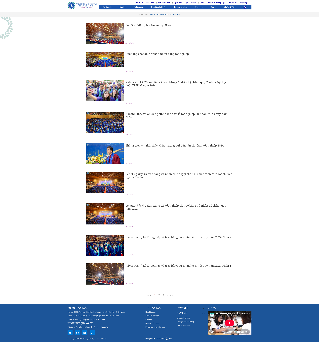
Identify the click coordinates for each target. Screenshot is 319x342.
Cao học (148, 319)
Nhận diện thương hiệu (216, 3)
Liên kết (182, 308)
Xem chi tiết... (129, 43)
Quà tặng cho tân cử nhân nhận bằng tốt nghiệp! (157, 54)
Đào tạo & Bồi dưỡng (185, 322)
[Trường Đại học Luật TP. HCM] (83, 5)
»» (171, 295)
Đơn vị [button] (213, 7)
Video (212, 308)
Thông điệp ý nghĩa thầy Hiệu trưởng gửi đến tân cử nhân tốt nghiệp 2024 (174, 145)
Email (202, 3)
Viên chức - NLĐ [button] (164, 3)
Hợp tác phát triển (158, 7)
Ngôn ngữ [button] (244, 3)
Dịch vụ (182, 313)
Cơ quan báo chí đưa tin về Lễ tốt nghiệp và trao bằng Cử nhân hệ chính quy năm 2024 (175, 207)
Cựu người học (190, 3)
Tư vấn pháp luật (183, 325)
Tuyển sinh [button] (107, 7)
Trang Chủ (143, 14)
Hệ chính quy (150, 312)
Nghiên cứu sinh (152, 323)
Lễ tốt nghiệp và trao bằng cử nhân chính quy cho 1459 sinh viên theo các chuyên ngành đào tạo (178, 175)
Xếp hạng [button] (199, 7)
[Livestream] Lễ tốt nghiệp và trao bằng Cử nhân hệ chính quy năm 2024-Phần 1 (178, 265)
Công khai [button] (150, 3)
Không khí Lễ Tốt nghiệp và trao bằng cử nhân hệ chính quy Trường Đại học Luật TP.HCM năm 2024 (176, 83)
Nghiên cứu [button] (138, 7)
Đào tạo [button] (123, 7)
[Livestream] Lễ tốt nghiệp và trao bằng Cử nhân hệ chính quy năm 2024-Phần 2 (178, 237)
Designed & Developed (155, 339)
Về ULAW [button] (139, 3)
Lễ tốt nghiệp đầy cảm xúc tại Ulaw (148, 25)
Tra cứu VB (232, 3)
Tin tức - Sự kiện (180, 7)
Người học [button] (178, 3)
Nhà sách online (183, 318)
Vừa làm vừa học (152, 316)
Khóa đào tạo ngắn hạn (155, 327)
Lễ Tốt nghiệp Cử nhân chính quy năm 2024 (164, 14)
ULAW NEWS (229, 7)
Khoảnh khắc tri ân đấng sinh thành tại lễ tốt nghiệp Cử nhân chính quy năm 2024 (176, 115)
